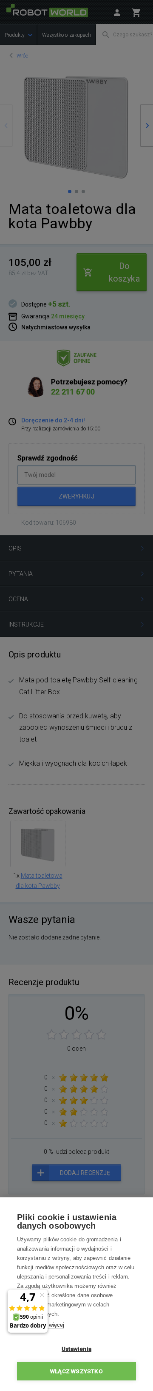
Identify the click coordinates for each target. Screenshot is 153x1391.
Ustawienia (76, 1348)
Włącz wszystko (76, 1371)
